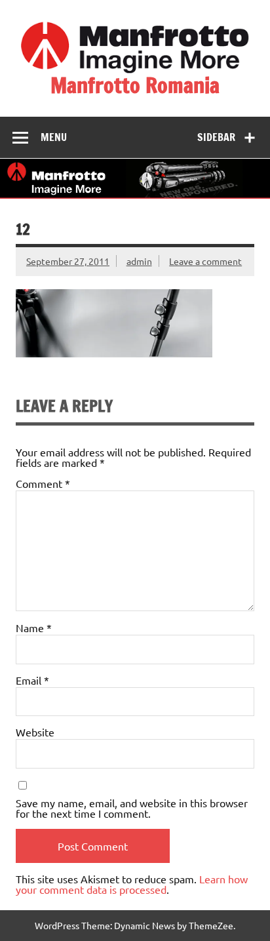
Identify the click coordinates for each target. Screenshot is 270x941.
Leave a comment (205, 261)
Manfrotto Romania (135, 85)
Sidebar (216, 137)
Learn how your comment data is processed (132, 884)
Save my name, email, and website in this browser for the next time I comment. (132, 807)
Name (34, 627)
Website (35, 732)
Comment (43, 483)
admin (139, 261)
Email (32, 680)
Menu (54, 137)
